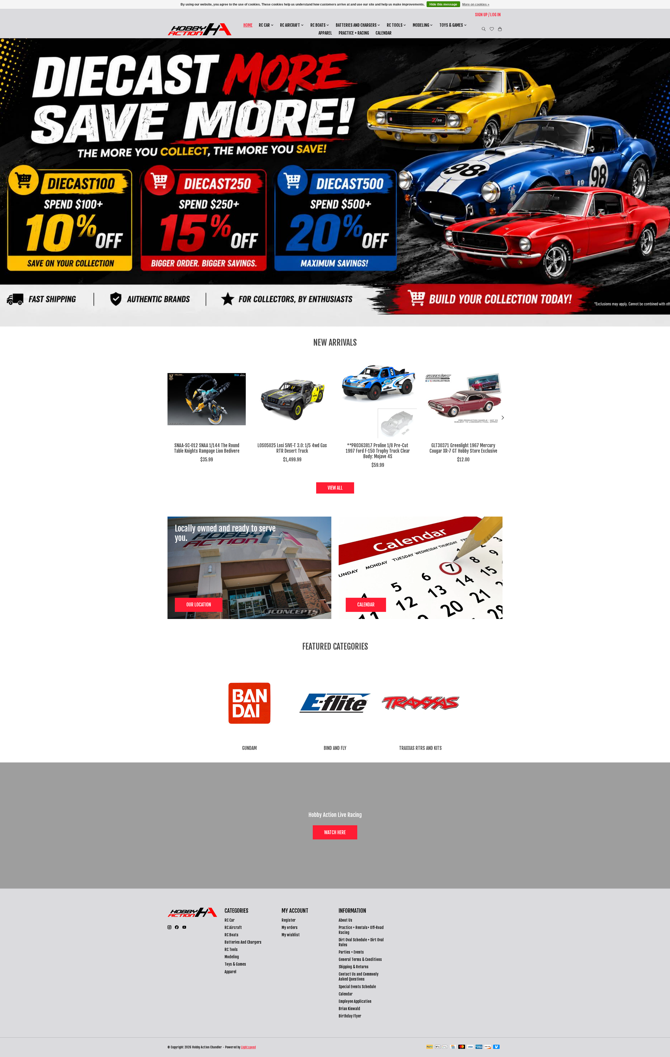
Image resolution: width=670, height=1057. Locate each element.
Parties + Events (351, 952)
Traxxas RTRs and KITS (420, 748)
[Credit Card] (453, 1047)
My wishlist (291, 934)
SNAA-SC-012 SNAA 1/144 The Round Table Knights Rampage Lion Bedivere (206, 448)
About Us (345, 920)
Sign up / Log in (488, 14)
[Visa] (470, 1047)
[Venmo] (496, 1047)
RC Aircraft (233, 927)
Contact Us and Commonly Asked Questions (358, 977)
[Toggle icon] (484, 29)
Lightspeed (248, 1047)
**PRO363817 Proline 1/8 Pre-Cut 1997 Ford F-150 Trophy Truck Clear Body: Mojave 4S (378, 450)
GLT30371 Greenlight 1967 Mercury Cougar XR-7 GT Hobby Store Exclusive (463, 448)
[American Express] (479, 1047)
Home (248, 25)
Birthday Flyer (350, 1016)
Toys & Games (235, 964)
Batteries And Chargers (243, 942)
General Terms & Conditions (360, 959)
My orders (290, 927)
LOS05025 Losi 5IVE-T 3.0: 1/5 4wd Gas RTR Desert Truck (292, 448)
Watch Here (335, 832)
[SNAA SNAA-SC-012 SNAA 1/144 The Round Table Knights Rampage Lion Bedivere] (207, 399)
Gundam (249, 748)
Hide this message (443, 4)
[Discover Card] (487, 1047)
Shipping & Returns (353, 966)
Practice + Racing (354, 33)
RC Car (229, 920)
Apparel (325, 33)
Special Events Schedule (357, 986)
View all (335, 488)
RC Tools (231, 949)
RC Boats (231, 934)
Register (288, 920)
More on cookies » (475, 4)
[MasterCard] (461, 1047)
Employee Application (355, 1001)
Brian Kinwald (349, 1008)
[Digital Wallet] (441, 1047)
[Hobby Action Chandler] (200, 29)
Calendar (384, 33)
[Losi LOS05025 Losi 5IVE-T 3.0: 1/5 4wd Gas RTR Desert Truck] (292, 399)
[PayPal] (429, 1047)
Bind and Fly (335, 748)
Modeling (232, 956)
